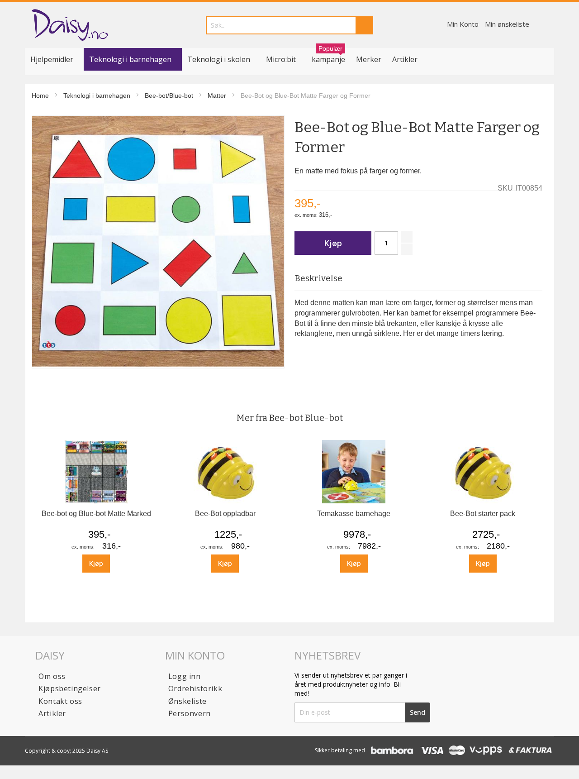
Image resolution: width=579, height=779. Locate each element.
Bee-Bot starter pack (482, 513)
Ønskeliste (187, 701)
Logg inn (184, 676)
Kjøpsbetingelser (69, 688)
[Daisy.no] (69, 25)
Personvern (189, 713)
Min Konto (463, 24)
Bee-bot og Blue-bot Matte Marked (96, 513)
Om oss (52, 676)
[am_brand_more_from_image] (96, 501)
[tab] (418, 278)
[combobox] (289, 25)
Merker (368, 59)
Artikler (405, 59)
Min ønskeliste (507, 24)
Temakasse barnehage (353, 513)
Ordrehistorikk (195, 688)
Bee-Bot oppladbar (225, 513)
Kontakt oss (60, 701)
